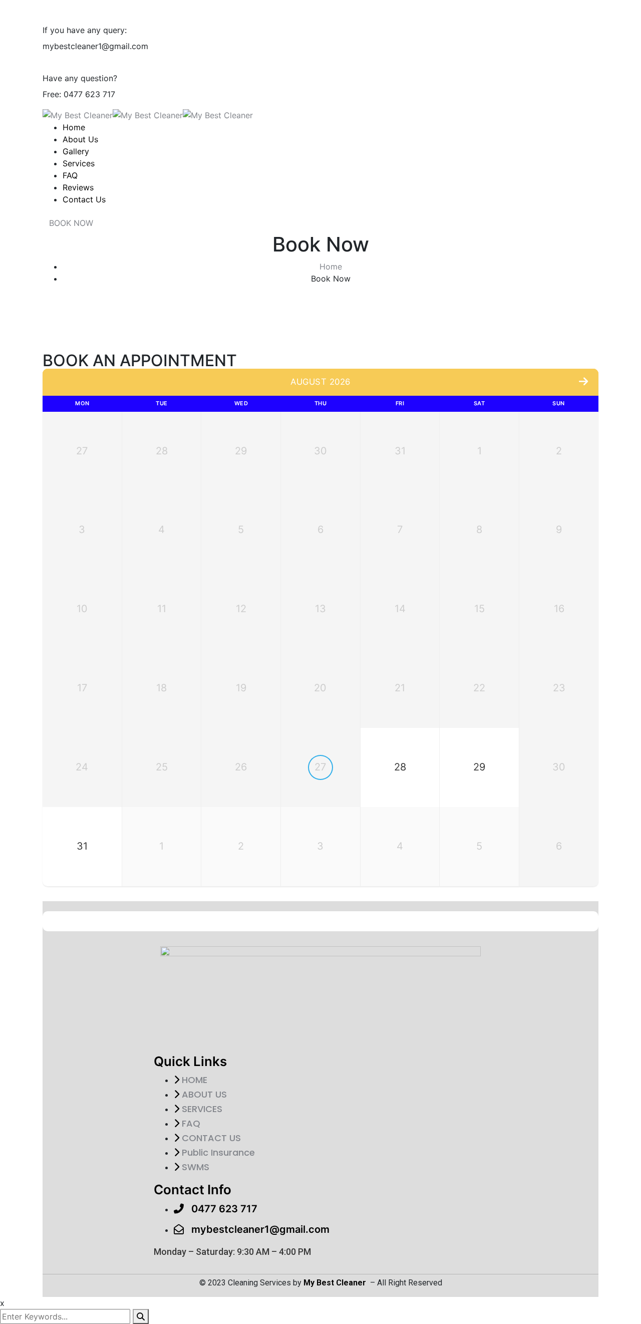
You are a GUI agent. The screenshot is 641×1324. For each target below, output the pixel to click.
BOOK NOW (71, 223)
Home (74, 127)
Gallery (76, 151)
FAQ (70, 175)
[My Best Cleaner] (78, 114)
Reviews (78, 187)
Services (79, 163)
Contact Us (84, 199)
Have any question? (80, 78)
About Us (80, 139)
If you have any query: (85, 30)
